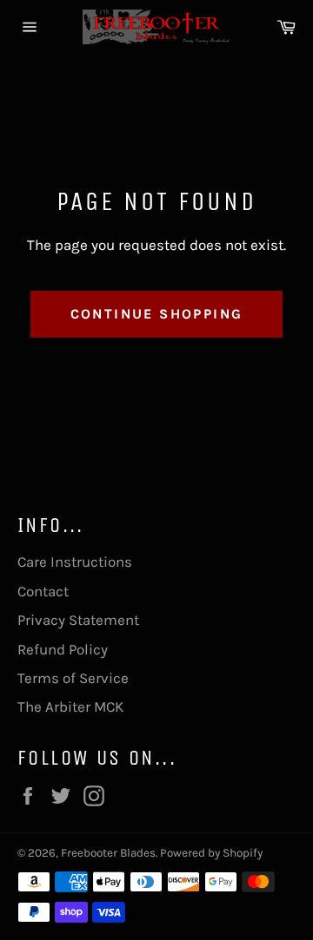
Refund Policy (62, 649)
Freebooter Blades (108, 852)
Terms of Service (73, 678)
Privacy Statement (78, 619)
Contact (43, 591)
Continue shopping (156, 314)
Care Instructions (74, 561)
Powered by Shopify (211, 852)
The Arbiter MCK (70, 706)
